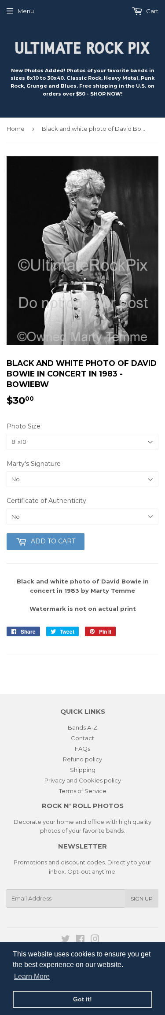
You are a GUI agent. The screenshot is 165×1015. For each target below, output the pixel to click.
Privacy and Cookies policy (82, 780)
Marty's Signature (34, 464)
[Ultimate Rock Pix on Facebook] (80, 940)
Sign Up (142, 898)
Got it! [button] (82, 999)
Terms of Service (82, 790)
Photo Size (23, 426)
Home (16, 128)
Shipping (82, 769)
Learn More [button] (32, 976)
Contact (82, 738)
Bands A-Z (82, 727)
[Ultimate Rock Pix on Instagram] (95, 940)
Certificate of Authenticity (46, 501)
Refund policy (82, 759)
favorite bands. (104, 830)
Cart (151, 11)
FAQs (82, 748)
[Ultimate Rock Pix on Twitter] (65, 940)
